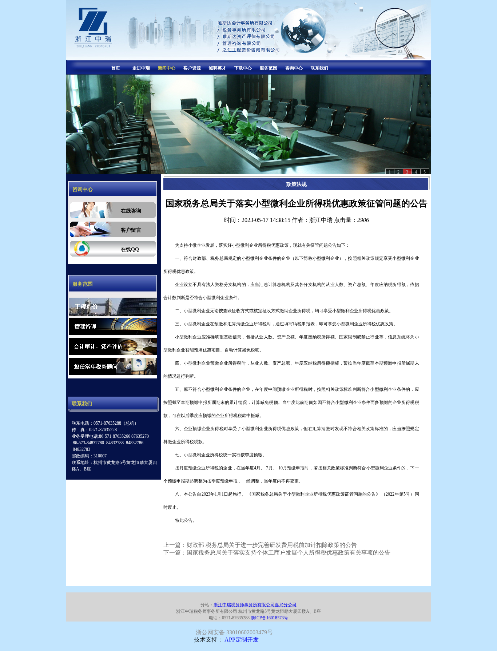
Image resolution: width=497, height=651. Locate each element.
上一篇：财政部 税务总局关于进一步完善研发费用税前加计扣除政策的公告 (260, 545)
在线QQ (130, 249)
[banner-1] (248, 124)
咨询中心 (294, 68)
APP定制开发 (241, 639)
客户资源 (192, 68)
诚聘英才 (217, 68)
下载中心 (243, 68)
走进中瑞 (141, 68)
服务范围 (268, 68)
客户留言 (131, 230)
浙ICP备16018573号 (269, 617)
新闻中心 (166, 68)
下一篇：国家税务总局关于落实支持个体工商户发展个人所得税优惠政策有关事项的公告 (276, 552)
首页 (115, 68)
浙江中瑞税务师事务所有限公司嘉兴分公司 (255, 604)
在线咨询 (131, 211)
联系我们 (319, 68)
